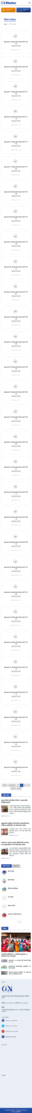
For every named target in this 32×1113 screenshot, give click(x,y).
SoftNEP (18, 1111)
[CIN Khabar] (8, 2)
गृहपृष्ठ (5, 24)
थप (19, 922)
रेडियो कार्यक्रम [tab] (6, 866)
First (4, 785)
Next (13, 788)
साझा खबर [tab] (16, 866)
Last (19, 788)
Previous (12, 785)
